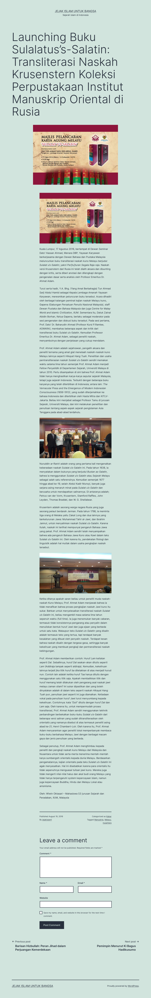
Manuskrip (99, 819)
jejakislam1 (47, 819)
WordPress (133, 986)
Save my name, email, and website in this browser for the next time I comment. (74, 914)
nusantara (107, 823)
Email (81, 883)
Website (44, 898)
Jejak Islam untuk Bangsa (75, 11)
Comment (45, 853)
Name (43, 883)
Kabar (108, 816)
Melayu (108, 819)
